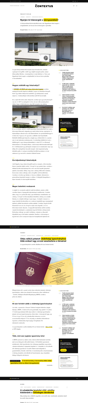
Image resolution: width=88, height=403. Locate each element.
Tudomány (22, 232)
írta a (49, 327)
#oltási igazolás (47, 235)
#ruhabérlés (56, 387)
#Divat (22, 387)
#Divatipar (34, 387)
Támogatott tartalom (25, 14)
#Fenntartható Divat (40, 387)
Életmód (22, 384)
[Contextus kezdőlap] (44, 5)
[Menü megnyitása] (76, 5)
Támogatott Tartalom (24, 29)
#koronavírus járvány (31, 235)
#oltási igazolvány (55, 235)
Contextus (22, 402)
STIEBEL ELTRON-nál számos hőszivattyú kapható (28, 89)
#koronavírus (23, 235)
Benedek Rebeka (23, 248)
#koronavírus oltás (39, 235)
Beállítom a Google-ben (67, 145)
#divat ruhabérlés (27, 387)
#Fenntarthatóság (49, 387)
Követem (63, 129)
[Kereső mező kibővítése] (73, 5)
